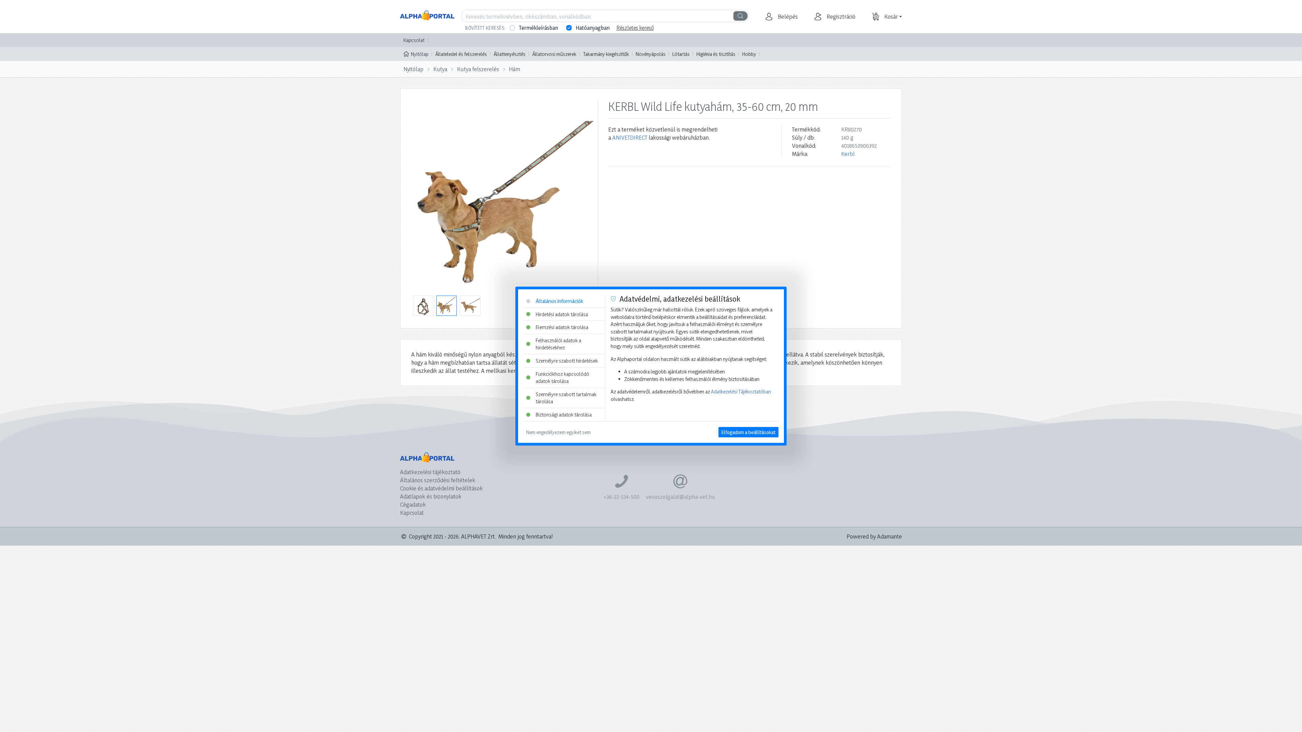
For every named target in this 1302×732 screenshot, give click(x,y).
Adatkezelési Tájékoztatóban (741, 391)
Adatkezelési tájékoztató (430, 471)
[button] (787, 16)
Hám (514, 69)
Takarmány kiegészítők (606, 54)
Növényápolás (651, 54)
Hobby (749, 54)
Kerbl (848, 153)
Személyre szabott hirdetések (567, 361)
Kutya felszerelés (478, 69)
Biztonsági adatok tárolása (564, 414)
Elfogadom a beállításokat (748, 432)
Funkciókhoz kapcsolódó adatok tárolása (562, 377)
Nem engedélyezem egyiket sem (558, 432)
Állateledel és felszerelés (461, 54)
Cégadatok (413, 504)
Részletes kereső (635, 27)
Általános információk (559, 301)
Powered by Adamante (874, 536)
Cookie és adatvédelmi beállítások (441, 488)
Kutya (440, 69)
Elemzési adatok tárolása (562, 327)
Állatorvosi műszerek (554, 54)
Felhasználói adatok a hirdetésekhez (558, 344)
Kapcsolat (414, 40)
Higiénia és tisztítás (715, 54)
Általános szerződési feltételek (437, 480)
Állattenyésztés (510, 54)
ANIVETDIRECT (629, 137)
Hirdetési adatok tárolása (562, 314)
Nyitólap (420, 54)
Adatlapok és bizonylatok (430, 496)
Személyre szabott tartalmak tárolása (566, 398)
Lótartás (681, 54)
